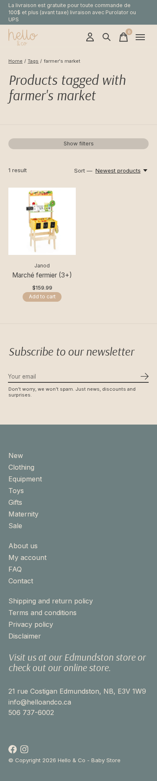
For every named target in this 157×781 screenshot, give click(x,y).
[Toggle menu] (140, 37)
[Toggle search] (106, 37)
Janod (42, 265)
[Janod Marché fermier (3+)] (42, 221)
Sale (15, 526)
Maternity (23, 514)
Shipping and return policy (50, 601)
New (15, 455)
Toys (16, 490)
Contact (20, 581)
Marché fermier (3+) (42, 275)
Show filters (79, 143)
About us (23, 546)
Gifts (15, 502)
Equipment (25, 479)
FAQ (15, 569)
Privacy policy (30, 624)
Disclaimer (24, 636)
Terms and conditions (42, 612)
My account (27, 557)
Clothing (21, 467)
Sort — (83, 170)
